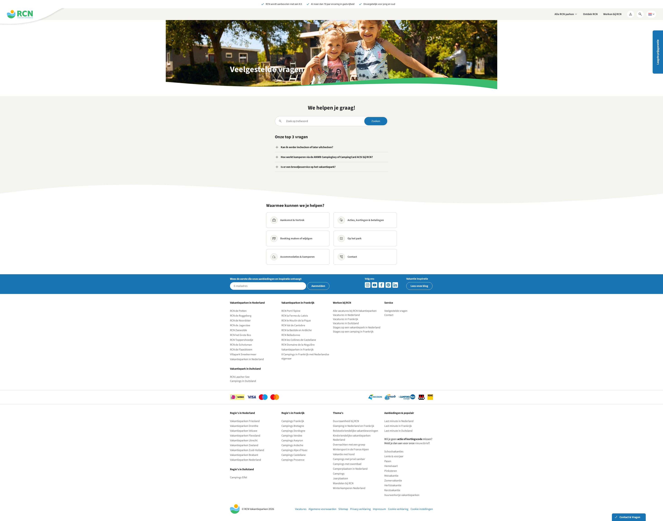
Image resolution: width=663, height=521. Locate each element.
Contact (388, 315)
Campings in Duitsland (243, 381)
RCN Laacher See (239, 377)
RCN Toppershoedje (241, 340)
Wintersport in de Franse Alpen (351, 449)
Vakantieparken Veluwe (243, 431)
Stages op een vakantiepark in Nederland (356, 327)
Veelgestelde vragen (395, 311)
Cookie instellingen (422, 509)
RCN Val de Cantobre (293, 325)
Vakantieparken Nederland (245, 460)
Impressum (379, 509)
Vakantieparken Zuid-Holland (247, 450)
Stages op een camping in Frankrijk (353, 332)
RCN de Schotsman (241, 345)
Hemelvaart (391, 466)
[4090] (388, 285)
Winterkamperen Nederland (349, 488)
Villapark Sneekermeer (243, 354)
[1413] (367, 285)
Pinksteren (390, 471)
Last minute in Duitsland (398, 431)
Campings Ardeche (292, 445)
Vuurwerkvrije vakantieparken (401, 495)
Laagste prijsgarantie (658, 52)
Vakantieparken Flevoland (245, 436)
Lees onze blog (419, 286)
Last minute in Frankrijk (398, 426)
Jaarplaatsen (340, 478)
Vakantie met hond (344, 454)
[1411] (381, 285)
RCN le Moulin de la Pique (296, 320)
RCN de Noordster (240, 320)
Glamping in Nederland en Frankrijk (353, 426)
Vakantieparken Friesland (245, 421)
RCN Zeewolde (238, 330)
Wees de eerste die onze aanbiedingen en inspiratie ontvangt (265, 279)
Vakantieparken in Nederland (247, 359)
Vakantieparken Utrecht (243, 440)
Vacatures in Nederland (346, 315)
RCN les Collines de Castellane (298, 340)
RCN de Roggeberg (240, 316)
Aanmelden (318, 286)
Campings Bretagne (292, 426)
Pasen (387, 461)
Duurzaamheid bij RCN (346, 421)
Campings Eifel (238, 477)
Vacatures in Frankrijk (345, 319)
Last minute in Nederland (399, 421)
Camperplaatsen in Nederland (350, 469)
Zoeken (375, 121)
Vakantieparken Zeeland (244, 445)
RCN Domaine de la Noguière (298, 345)
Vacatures (300, 509)
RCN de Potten (238, 311)
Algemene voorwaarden (322, 509)
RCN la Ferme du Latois (294, 316)
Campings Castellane (293, 455)
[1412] (374, 285)
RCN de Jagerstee (240, 325)
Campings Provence (292, 460)
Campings (338, 474)
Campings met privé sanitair (349, 459)
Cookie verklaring (398, 509)
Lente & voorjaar (393, 456)
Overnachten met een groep (349, 445)
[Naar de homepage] (20, 14)
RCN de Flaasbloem (241, 349)
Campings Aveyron (292, 440)
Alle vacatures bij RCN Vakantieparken (355, 311)
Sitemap (343, 509)
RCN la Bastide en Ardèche (296, 330)
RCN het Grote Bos (240, 335)
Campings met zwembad (347, 464)
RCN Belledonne (290, 335)
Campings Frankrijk (292, 421)
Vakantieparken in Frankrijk (297, 349)
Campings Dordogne (293, 431)
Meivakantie (391, 476)
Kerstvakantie (392, 490)
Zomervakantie (393, 480)
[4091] (395, 285)
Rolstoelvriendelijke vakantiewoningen (355, 431)
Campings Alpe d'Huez (294, 450)
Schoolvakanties (393, 451)
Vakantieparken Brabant (244, 455)
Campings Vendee (291, 436)
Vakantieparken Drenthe (244, 426)
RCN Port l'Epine (290, 311)
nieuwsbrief (422, 443)
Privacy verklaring (360, 509)
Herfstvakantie (392, 485)
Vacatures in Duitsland (346, 323)
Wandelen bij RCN (343, 483)
